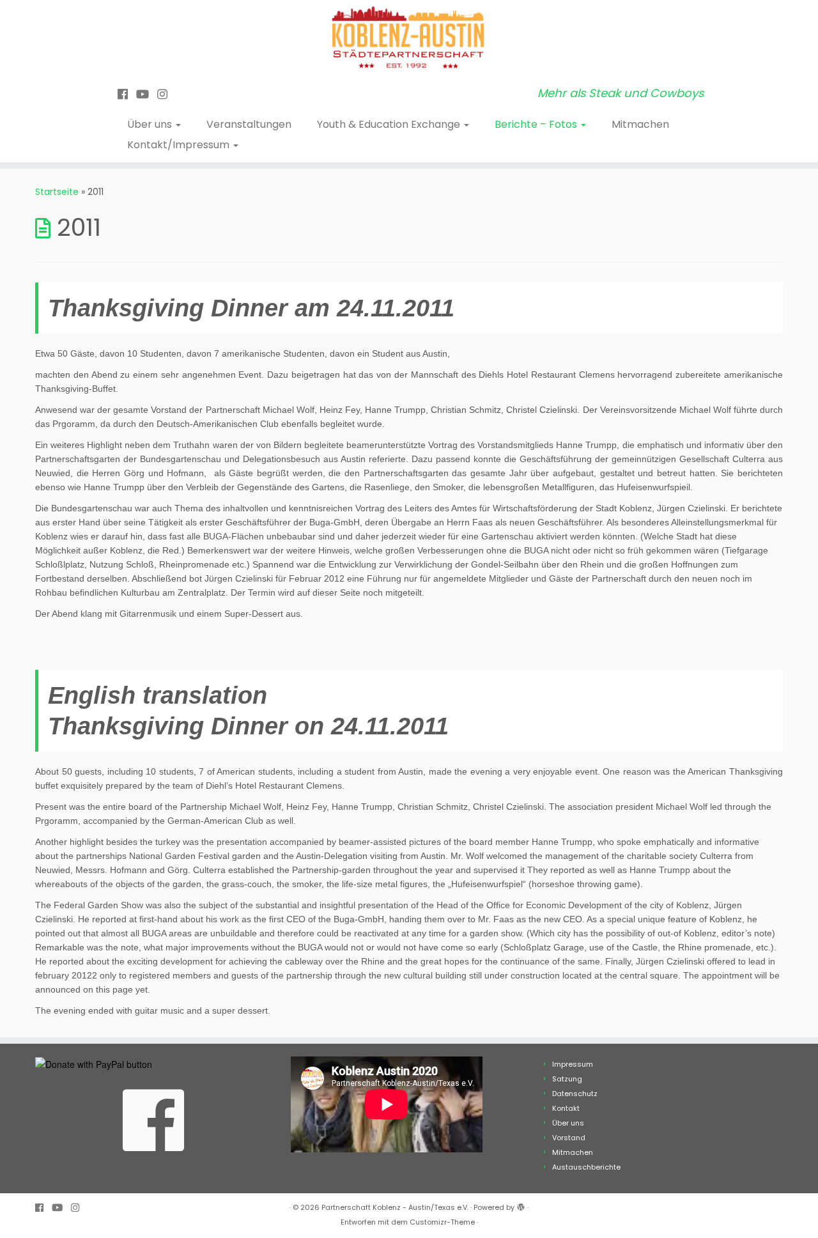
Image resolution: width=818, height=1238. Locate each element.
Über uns (150, 124)
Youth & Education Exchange (390, 124)
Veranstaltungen (248, 124)
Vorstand (568, 1138)
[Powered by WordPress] (520, 1204)
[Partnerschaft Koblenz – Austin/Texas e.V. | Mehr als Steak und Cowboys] (409, 38)
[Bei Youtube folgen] (146, 94)
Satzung (567, 1079)
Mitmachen (640, 124)
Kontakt (566, 1108)
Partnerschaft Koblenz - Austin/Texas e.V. (394, 1207)
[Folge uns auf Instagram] (166, 94)
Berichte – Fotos (537, 124)
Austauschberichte (586, 1167)
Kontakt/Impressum (179, 144)
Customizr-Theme (442, 1222)
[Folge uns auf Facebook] (127, 94)
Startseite (57, 191)
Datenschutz (575, 1093)
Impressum (572, 1064)
